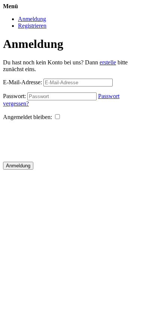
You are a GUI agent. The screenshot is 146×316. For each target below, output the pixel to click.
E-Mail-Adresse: (22, 82)
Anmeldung (32, 19)
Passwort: (14, 96)
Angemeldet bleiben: (27, 117)
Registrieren (32, 25)
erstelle (108, 62)
